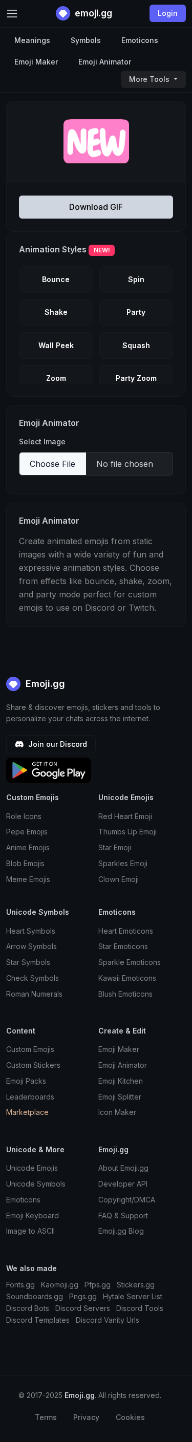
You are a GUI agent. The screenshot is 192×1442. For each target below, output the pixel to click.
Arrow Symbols (31, 946)
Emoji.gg (44, 683)
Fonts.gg (20, 1284)
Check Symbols (32, 978)
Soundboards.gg (34, 1296)
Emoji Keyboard (32, 1215)
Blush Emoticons (125, 993)
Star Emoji (114, 847)
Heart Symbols (30, 931)
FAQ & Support (123, 1215)
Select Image (42, 441)
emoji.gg (92, 13)
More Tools (150, 79)
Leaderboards (30, 1096)
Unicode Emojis (32, 1168)
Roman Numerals (34, 993)
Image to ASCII (30, 1230)
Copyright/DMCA (126, 1199)
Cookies (130, 1417)
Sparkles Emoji (122, 863)
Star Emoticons (123, 946)
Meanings (32, 40)
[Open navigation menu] (12, 14)
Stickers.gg (136, 1284)
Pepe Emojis (27, 831)
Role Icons (23, 816)
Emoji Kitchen (120, 1081)
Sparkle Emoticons (129, 962)
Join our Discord (56, 744)
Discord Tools (139, 1308)
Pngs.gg (83, 1296)
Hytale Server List (132, 1296)
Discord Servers (82, 1308)
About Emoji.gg (123, 1168)
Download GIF (96, 207)
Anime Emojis (28, 847)
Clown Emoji (118, 879)
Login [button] (168, 13)
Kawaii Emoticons (127, 978)
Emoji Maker (36, 61)
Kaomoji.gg (59, 1284)
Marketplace (27, 1112)
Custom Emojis (30, 1049)
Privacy (86, 1417)
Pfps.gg (97, 1284)
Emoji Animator (104, 61)
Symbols (86, 40)
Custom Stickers (33, 1065)
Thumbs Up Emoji (127, 831)
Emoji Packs (26, 1081)
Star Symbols (28, 962)
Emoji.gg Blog (121, 1230)
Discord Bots (27, 1308)
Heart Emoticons (125, 931)
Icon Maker (117, 1112)
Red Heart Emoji (125, 816)
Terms (46, 1417)
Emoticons (139, 40)
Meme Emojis (28, 879)
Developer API (122, 1183)
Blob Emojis (25, 863)
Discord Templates (38, 1320)
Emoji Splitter (119, 1096)
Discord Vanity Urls (107, 1320)
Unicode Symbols (36, 1183)
